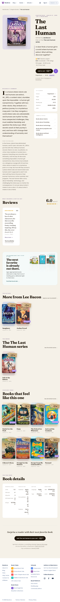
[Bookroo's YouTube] (53, 578)
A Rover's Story (8, 463)
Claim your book (39, 546)
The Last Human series (45, 41)
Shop (14, 3)
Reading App (34, 586)
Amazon (47, 78)
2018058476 (52, 494)
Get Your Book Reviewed (51, 568)
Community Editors (36, 588)
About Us (5, 568)
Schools (29, 3)
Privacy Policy (32, 600)
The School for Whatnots (36, 430)
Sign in (45, 3)
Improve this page (42, 544)
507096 (13, 502)
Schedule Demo (35, 574)
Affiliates (5, 580)
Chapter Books (14, 9)
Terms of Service (20, 600)
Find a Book (34, 583)
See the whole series (51, 347)
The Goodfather (9, 241)
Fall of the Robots (6, 378)
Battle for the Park (7, 430)
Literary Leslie (35, 548)
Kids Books (5, 9)
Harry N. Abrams (26, 511)
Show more (8, 237)
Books (21, 3)
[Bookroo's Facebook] (49, 578)
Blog (3, 570)
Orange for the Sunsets (22, 463)
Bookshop (38, 79)
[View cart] (40, 3)
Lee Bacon (47, 38)
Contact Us (5, 578)
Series (14, 370)
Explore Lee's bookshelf (50, 298)
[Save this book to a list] (56, 71)
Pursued (48, 463)
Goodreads (42, 61)
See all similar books (51, 399)
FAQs (3, 573)
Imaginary (6, 328)
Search (53, 3)
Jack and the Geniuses (49, 430)
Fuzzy (19, 429)
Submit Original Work (50, 570)
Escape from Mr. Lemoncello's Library (37, 464)
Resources (34, 577)
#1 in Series (27, 321)
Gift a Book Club (16, 581)
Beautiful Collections (17, 591)
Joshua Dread (22, 328)
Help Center (5, 575)
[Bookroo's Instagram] (44, 578)
